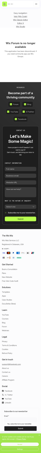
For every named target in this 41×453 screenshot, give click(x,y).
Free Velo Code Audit (10, 281)
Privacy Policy (21, 439)
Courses (5, 319)
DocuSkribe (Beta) (9, 304)
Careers (5, 376)
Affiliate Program (8, 380)
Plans (4, 273)
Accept (19, 444)
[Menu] (36, 4)
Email (6, 416)
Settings (20, 449)
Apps (4, 296)
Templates (6, 292)
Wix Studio (20, 26)
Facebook (8, 391)
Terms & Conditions (9, 345)
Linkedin (8, 403)
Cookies (5, 349)
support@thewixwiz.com (11, 364)
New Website (7, 277)
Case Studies (7, 300)
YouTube (5, 315)
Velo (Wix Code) (20, 16)
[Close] (38, 436)
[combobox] (20, 207)
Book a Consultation (9, 269)
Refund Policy (7, 353)
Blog (3, 323)
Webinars (5, 330)
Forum (4, 326)
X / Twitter (9, 395)
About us (5, 368)
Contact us (6, 372)
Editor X (20, 23)
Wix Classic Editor (20, 20)
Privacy (4, 341)
